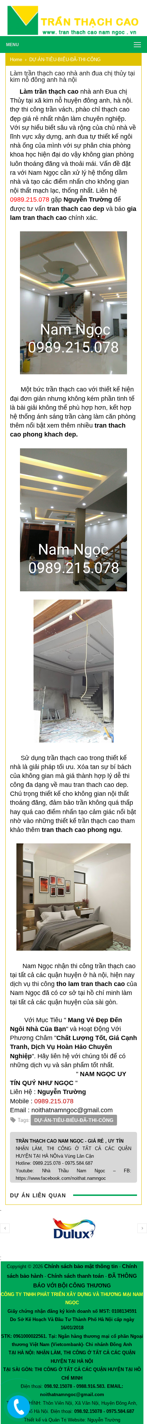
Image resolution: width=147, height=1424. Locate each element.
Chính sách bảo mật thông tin (81, 1266)
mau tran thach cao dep (93, 784)
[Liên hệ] (17, 1412)
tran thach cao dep (75, 208)
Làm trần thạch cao (49, 91)
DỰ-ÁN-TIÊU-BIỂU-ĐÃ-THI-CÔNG (73, 1120)
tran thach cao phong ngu (81, 829)
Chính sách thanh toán (75, 1276)
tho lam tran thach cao (90, 983)
